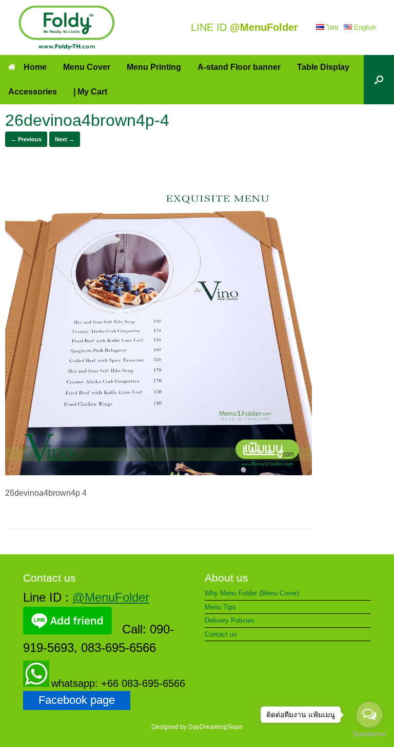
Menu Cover (86, 67)
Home (35, 67)
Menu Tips (220, 607)
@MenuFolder (110, 597)
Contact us (221, 634)
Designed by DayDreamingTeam (197, 727)
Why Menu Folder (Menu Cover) (252, 593)
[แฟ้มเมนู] (66, 27)
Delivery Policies (229, 620)
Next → (64, 139)
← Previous (26, 139)
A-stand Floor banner (239, 67)
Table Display (323, 67)
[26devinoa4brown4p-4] (158, 472)
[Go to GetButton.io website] (369, 735)
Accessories (32, 91)
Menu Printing (154, 67)
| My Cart (90, 91)
